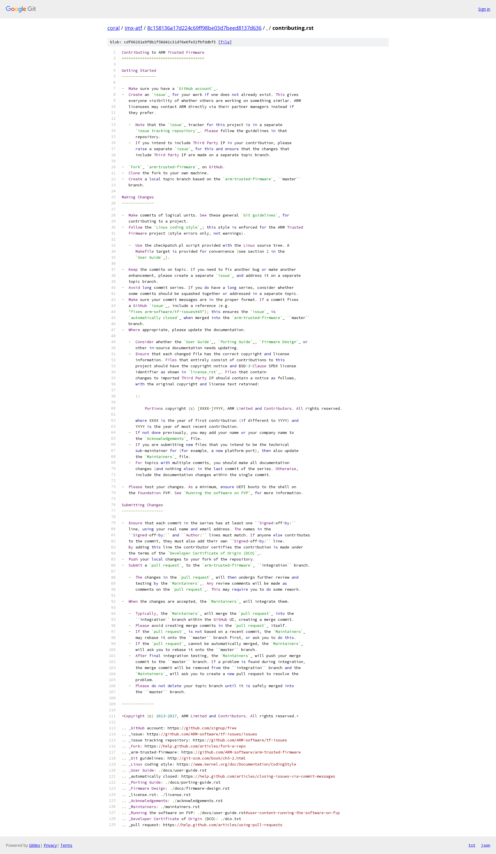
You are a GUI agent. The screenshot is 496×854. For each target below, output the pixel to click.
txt (471, 845)
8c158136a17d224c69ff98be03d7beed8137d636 (204, 27)
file (225, 42)
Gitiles (34, 845)
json (485, 845)
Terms (66, 845)
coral (113, 27)
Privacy (50, 845)
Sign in (484, 9)
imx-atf (133, 27)
